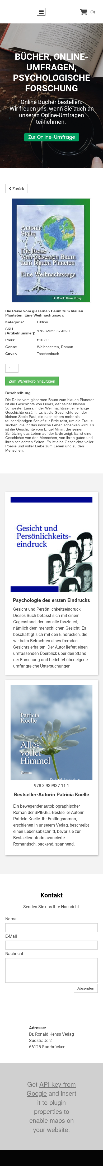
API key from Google (51, 1088)
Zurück (17, 188)
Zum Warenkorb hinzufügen (32, 381)
